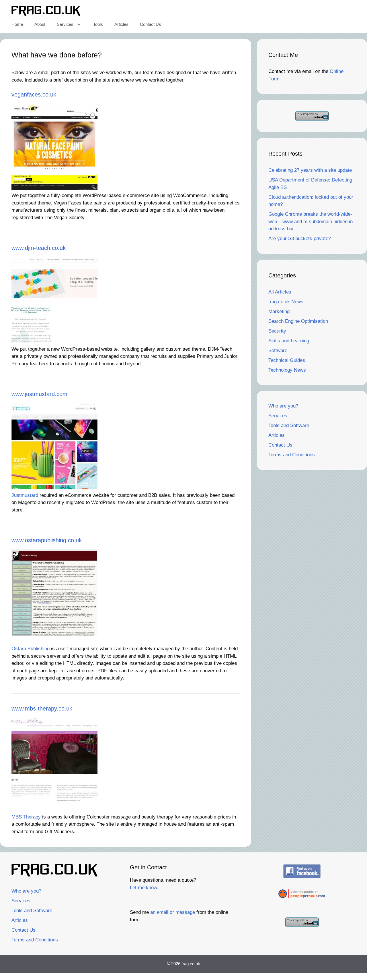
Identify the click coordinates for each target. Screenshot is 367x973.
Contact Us (150, 24)
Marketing (279, 311)
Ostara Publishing (30, 648)
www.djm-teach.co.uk (38, 248)
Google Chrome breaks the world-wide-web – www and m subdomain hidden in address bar (310, 221)
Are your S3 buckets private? (299, 238)
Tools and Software (288, 425)
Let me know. (144, 887)
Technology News (287, 370)
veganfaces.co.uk (33, 94)
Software (277, 350)
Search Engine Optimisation (298, 321)
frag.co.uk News (285, 301)
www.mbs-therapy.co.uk (41, 708)
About (39, 24)
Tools (98, 24)
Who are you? (283, 406)
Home (17, 24)
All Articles (279, 292)
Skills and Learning (288, 340)
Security (277, 331)
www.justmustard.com (39, 394)
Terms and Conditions (291, 454)
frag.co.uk (190, 963)
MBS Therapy (26, 817)
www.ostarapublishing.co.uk (46, 540)
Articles (121, 24)
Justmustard (24, 495)
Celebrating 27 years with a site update (310, 170)
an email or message (172, 912)
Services (65, 24)
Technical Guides (286, 360)
